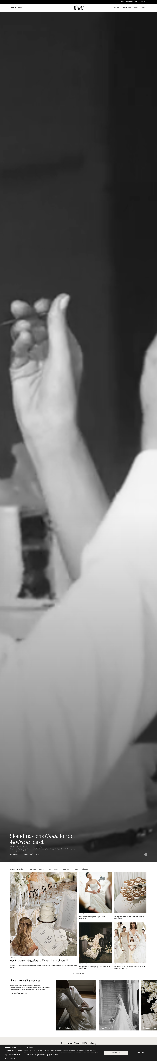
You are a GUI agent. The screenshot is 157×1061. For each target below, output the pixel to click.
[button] (138, 1034)
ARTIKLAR (14, 854)
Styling (75, 869)
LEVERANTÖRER (30, 854)
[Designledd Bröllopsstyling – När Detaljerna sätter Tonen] (95, 946)
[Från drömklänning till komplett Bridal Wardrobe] (95, 896)
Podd (136, 8)
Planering (65, 869)
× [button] (155, 1046)
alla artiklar (78, 973)
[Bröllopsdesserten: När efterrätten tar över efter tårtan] (130, 896)
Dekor (41, 869)
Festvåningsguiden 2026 (129, 1)
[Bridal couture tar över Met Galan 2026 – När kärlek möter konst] (130, 946)
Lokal (49, 869)
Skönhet (84, 869)
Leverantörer (127, 8)
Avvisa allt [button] (140, 1053)
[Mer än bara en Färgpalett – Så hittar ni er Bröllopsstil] (43, 921)
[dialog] (78, 1053)
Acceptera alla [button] (116, 1053)
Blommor (32, 869)
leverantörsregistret (18, 993)
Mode (56, 869)
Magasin (143, 8)
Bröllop (22, 869)
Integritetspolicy (94, 1052)
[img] (78, 8)
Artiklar (116, 8)
